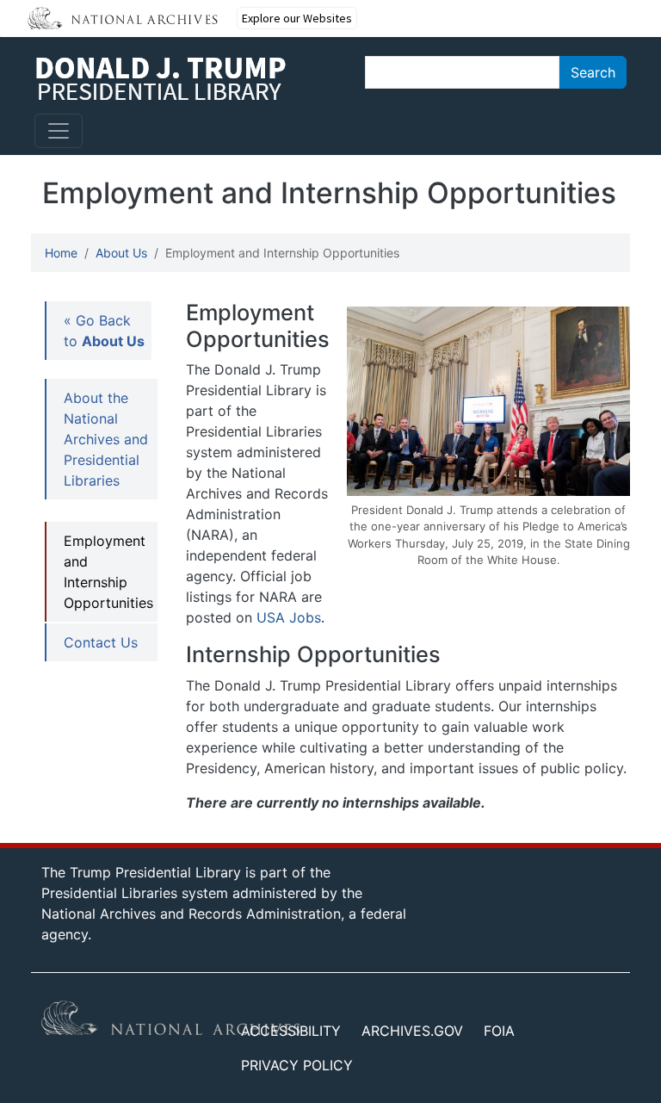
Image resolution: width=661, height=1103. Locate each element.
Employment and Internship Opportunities (108, 571)
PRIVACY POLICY (297, 1065)
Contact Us (101, 642)
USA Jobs (288, 617)
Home (61, 252)
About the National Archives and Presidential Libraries (106, 439)
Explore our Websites (297, 18)
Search (593, 72)
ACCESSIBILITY (291, 1030)
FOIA (499, 1030)
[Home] (160, 79)
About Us (121, 252)
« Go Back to (104, 331)
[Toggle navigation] (58, 131)
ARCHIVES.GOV (412, 1030)
